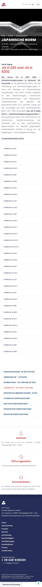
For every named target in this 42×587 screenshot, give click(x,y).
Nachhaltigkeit (8, 538)
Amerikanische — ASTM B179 (15, 377)
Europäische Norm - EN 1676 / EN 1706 (19, 372)
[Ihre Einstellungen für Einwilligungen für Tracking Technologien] (38, 583)
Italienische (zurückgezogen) (17, 398)
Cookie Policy (7, 551)
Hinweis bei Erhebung (11, 584)
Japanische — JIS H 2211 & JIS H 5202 (18, 388)
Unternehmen (7, 526)
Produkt (5, 529)
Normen (10, 36)
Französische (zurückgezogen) (18, 409)
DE (32, 4)
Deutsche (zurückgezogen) (16, 404)
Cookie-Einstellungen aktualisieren (21, 578)
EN (26, 4)
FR (29, 4)
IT (23, 4)
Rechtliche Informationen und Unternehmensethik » (21, 516)
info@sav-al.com (12, 563)
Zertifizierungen (8, 541)
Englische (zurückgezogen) (16, 414)
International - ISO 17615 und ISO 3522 (20, 382)
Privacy (5, 548)
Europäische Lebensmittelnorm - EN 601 (20, 393)
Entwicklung (6, 535)
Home (3, 36)
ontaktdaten (7, 544)
